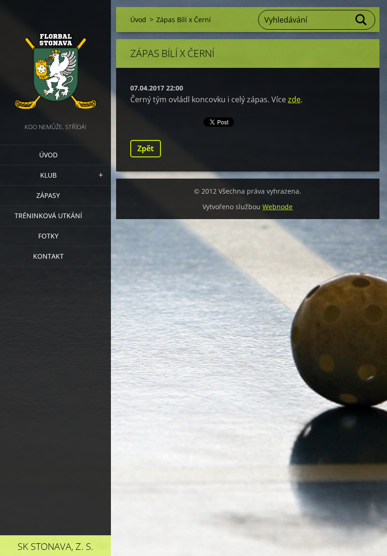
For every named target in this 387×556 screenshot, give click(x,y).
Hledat (361, 20)
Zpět (145, 148)
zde (294, 99)
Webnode (277, 206)
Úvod (48, 154)
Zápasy (48, 195)
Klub (48, 175)
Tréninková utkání (48, 215)
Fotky (48, 235)
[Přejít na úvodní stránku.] (55, 60)
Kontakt (48, 256)
